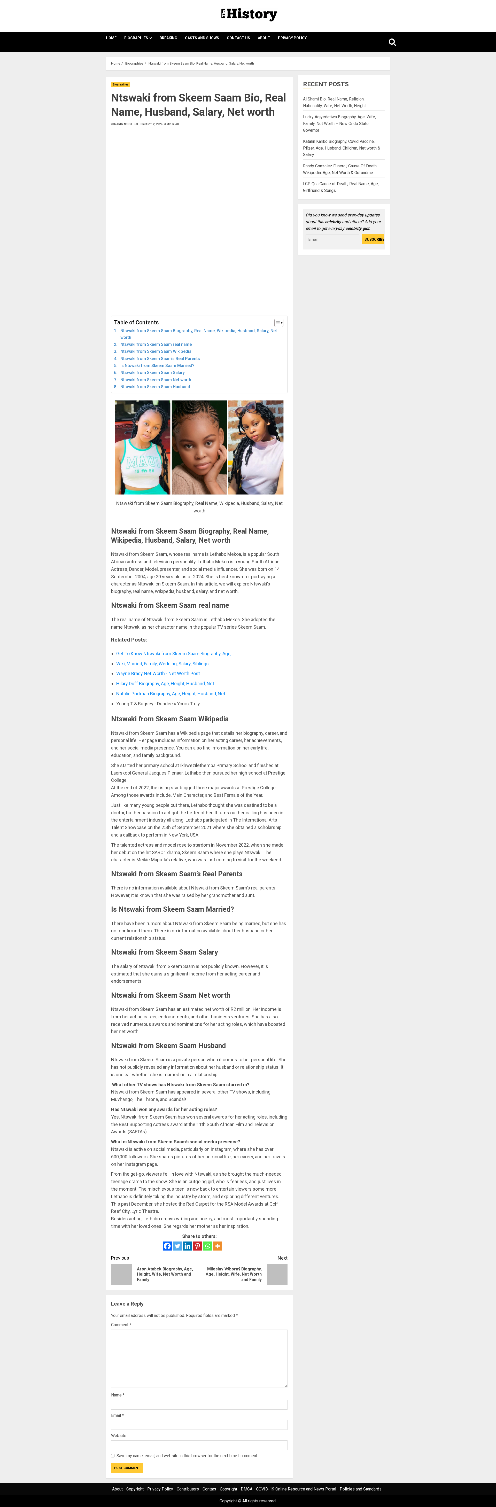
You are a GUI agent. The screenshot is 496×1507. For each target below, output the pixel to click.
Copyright (135, 1489)
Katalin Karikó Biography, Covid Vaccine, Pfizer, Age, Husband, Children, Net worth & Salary (341, 148)
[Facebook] (167, 1246)
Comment (121, 1324)
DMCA (246, 1489)
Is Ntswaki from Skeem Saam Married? (157, 365)
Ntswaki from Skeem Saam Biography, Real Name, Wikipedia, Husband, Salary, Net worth (198, 334)
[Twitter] (177, 1246)
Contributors (188, 1489)
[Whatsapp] (207, 1246)
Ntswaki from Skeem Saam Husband (155, 386)
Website (118, 1435)
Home (111, 38)
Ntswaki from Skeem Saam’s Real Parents (160, 358)
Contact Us (238, 38)
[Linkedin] (187, 1246)
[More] (217, 1246)
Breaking (168, 38)
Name (118, 1395)
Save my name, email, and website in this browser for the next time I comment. (187, 1455)
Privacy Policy (292, 38)
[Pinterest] (197, 1246)
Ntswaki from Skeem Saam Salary (152, 372)
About (264, 38)
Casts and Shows (202, 38)
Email (117, 1415)
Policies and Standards (361, 1489)
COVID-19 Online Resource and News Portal (296, 1489)
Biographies (136, 38)
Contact (209, 1489)
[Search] (387, 42)
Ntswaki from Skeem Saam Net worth (155, 379)
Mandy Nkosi (123, 124)
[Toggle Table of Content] (276, 322)
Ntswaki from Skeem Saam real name (156, 344)
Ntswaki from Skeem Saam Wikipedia (155, 351)
